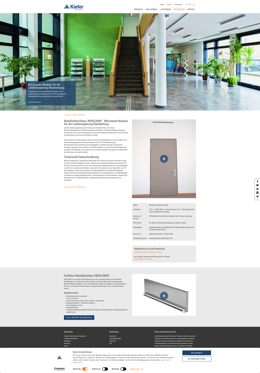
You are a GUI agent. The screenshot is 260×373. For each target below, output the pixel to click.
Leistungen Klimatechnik (71, 338)
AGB (110, 343)
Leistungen (165, 9)
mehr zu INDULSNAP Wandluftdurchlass (79, 317)
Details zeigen (135, 369)
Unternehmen (178, 4)
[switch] (105, 369)
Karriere (169, 4)
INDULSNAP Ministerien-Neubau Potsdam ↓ (148, 252)
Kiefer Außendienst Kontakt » (143, 259)
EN (190, 4)
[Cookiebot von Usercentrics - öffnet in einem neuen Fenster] (59, 369)
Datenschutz (77, 362)
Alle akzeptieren (196, 353)
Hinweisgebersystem (115, 338)
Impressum (165, 360)
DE (187, 4)
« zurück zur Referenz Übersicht (74, 115)
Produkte (138, 9)
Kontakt (162, 4)
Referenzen (179, 9)
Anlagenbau (151, 9)
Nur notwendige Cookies (197, 359)
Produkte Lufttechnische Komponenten (75, 336)
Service (191, 9)
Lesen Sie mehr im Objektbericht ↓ (75, 187)
